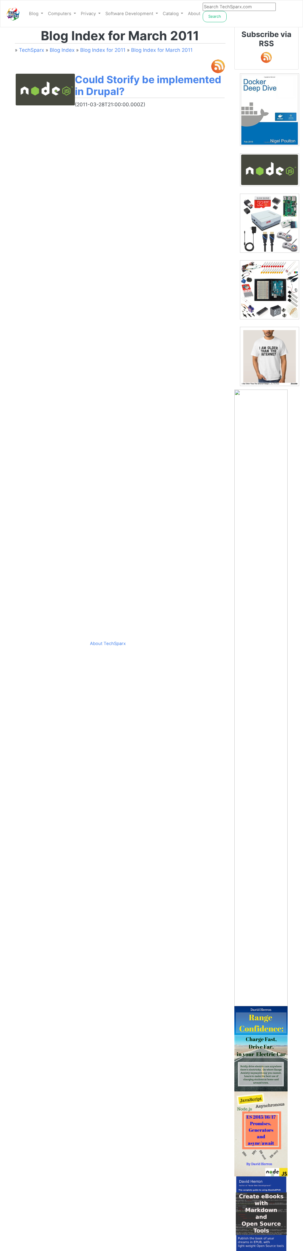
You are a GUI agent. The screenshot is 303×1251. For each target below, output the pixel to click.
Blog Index (62, 50)
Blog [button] (34, 13)
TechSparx (31, 50)
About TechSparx (108, 643)
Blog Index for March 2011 (162, 50)
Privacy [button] (89, 13)
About (194, 13)
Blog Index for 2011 (102, 50)
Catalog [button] (171, 13)
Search (214, 16)
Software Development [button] (129, 13)
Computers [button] (60, 13)
